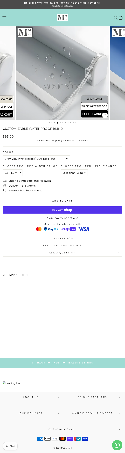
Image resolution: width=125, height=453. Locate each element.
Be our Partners (92, 397)
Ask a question (62, 252)
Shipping (57, 140)
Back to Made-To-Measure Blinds (64, 363)
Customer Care (62, 429)
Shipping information (62, 245)
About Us (31, 397)
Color (8, 152)
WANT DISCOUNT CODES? (92, 413)
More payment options (62, 218)
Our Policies (31, 413)
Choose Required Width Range (30, 166)
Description (62, 238)
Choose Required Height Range (89, 166)
